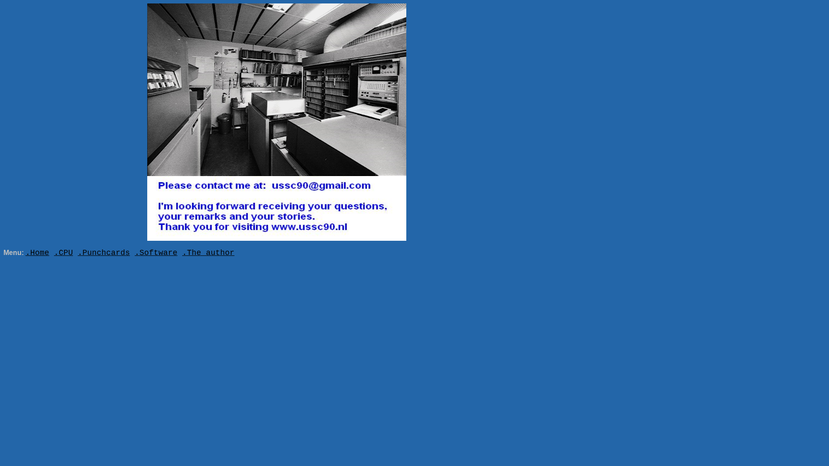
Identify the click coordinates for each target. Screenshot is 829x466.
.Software (156, 253)
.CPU (63, 253)
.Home (37, 253)
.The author (208, 253)
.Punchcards (104, 253)
